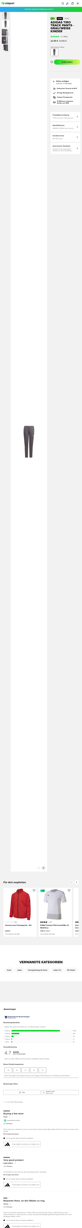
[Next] (76, 882)
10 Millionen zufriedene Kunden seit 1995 (65, 102)
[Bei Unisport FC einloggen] (67, 3)
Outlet (9, 970)
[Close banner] (80, 9)
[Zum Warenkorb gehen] (72, 3)
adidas (19, 970)
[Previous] (71, 882)
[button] (5, 24)
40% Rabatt (71, 970)
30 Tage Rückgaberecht (65, 93)
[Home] (8, 3)
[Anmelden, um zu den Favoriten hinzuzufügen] (52, 62)
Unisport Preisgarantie (64, 97)
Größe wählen (67, 62)
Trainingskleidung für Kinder (37, 970)
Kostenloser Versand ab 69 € (67, 88)
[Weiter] (43, 868)
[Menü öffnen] (77, 3)
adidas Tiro (57, 970)
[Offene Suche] (63, 3)
